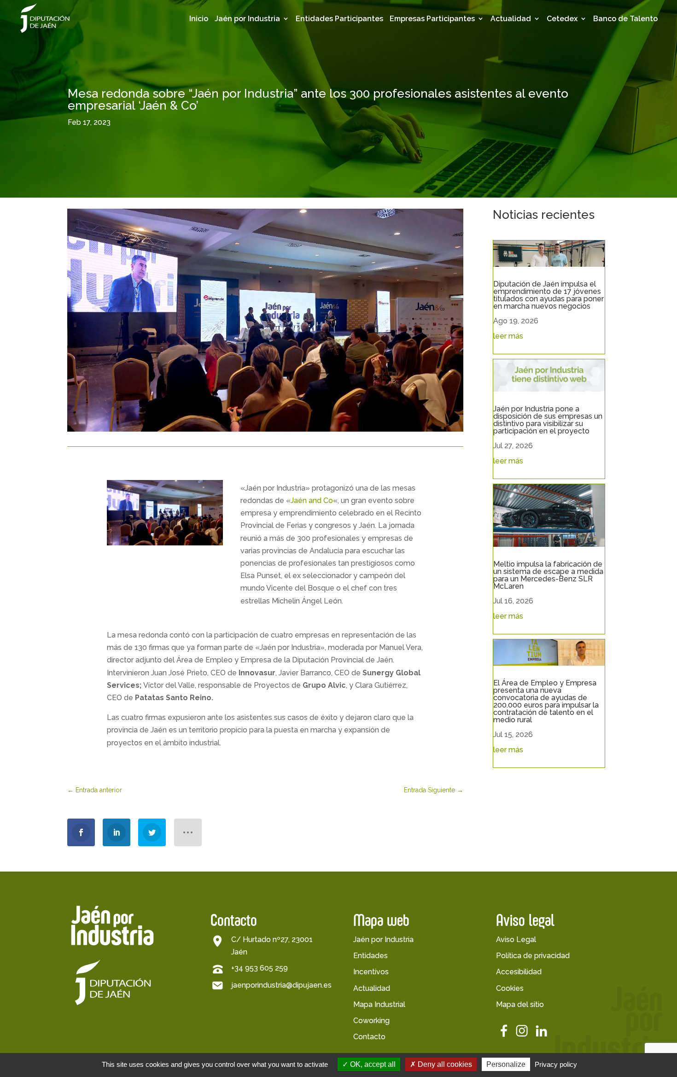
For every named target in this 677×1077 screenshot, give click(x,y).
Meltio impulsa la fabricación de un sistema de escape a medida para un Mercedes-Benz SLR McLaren (548, 575)
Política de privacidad (533, 955)
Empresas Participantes (432, 18)
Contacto (369, 1036)
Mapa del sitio (520, 1004)
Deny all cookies (444, 1064)
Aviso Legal (516, 939)
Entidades (370, 955)
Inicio (198, 18)
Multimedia (529, 68)
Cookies (510, 988)
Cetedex (562, 18)
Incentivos (371, 971)
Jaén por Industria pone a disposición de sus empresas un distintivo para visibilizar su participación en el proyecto (547, 419)
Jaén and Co (312, 500)
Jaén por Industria (247, 18)
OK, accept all (372, 1064)
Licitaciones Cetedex (587, 72)
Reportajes (529, 97)
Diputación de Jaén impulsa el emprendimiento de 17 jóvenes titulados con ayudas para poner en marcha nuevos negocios (548, 295)
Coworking (371, 1020)
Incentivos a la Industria (259, 96)
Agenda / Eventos (542, 53)
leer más (508, 336)
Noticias (523, 82)
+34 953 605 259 (259, 968)
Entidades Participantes (339, 18)
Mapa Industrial (379, 1004)
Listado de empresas (427, 58)
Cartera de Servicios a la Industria (269, 142)
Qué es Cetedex (594, 53)
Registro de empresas (429, 81)
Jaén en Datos (259, 53)
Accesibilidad (519, 971)
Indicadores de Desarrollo (260, 72)
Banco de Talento (625, 18)
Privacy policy (556, 1064)
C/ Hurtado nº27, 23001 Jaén (272, 945)
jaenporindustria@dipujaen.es (281, 985)
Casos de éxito (434, 100)
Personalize (505, 1064)
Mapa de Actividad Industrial (267, 119)
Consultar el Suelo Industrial (266, 165)
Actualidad (510, 18)
